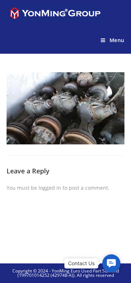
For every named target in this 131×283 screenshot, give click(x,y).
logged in (50, 187)
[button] (111, 263)
